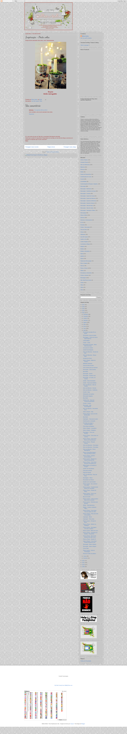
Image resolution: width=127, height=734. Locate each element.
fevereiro (85, 558)
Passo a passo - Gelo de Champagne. (89, 551)
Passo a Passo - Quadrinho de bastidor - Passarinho (90, 533)
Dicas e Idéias (84, 215)
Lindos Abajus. (86, 340)
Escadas (83, 224)
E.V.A (82, 222)
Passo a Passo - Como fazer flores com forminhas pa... (89, 439)
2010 (83, 564)
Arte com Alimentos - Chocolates (90, 445)
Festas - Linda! (86, 342)
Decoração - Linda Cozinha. (89, 369)
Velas (41, 101)
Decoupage (83, 212)
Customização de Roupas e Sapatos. (89, 183)
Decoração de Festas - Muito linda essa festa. (90, 345)
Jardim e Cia (83, 239)
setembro (85, 320)
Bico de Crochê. (87, 496)
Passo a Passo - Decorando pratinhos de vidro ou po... (89, 536)
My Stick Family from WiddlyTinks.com (63, 685)
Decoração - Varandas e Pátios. (88, 210)
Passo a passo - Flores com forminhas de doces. (89, 494)
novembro (85, 316)
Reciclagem (83, 277)
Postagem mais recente (31, 147)
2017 (83, 304)
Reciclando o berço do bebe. (89, 335)
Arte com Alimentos (85, 164)
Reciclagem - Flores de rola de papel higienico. (90, 338)
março (85, 556)
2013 (83, 312)
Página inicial (51, 147)
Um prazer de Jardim (88, 347)
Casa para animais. (87, 470)
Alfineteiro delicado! (87, 363)
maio (84, 328)
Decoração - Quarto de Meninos (88, 198)
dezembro (85, 314)
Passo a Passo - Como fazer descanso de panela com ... (90, 463)
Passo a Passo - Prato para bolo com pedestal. (90, 514)
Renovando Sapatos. (88, 396)
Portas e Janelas (84, 275)
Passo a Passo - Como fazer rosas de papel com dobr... (90, 511)
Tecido (82, 282)
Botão (82, 171)
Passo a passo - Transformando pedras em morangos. (90, 487)
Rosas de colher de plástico (89, 553)
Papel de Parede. (87, 472)
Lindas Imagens (84, 241)
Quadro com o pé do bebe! (89, 481)
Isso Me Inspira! (35, 101)
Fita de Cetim (84, 229)
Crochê (82, 179)
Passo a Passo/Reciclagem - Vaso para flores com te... (89, 453)
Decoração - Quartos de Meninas (88, 200)
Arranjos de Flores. (87, 358)
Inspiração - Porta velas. (88, 519)
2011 (83, 562)
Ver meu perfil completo (86, 38)
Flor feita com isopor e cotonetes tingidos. (88, 423)
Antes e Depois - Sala (88, 411)
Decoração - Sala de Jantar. (87, 208)
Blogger (83, 723)
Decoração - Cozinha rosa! (89, 375)
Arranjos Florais (84, 162)
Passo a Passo (84, 268)
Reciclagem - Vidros (87, 477)
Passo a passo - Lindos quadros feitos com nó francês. (90, 499)
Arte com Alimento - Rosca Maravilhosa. (89, 450)
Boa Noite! (85, 371)
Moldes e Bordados (85, 251)
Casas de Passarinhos (86, 174)
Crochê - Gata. (86, 392)
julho (84, 324)
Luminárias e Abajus (85, 244)
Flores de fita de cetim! (88, 365)
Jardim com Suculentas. (88, 468)
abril (84, 330)
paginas (82, 256)
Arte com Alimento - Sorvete (89, 388)
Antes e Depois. (84, 159)
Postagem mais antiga (70, 147)
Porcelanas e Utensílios (86, 272)
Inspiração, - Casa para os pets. (90, 419)
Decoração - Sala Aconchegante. (87, 406)
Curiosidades (84, 181)
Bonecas (83, 169)
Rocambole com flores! (88, 479)
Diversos (83, 217)
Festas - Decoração (85, 227)
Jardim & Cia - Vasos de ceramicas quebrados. (89, 400)
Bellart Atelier (85, 36)
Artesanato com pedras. (88, 394)
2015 (83, 308)
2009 (83, 566)
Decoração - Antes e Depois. (89, 544)
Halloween (83, 234)
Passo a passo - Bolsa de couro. (90, 530)
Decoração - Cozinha (85, 193)
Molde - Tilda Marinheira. (89, 505)
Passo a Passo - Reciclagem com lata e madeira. (89, 528)
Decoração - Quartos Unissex (87, 203)
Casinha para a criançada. (89, 421)
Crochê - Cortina (87, 403)
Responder (31, 114)
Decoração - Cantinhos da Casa (88, 191)
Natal (82, 253)
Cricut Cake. (86, 548)
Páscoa (82, 265)
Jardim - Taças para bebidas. (90, 382)
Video (82, 287)
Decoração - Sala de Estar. (87, 205)
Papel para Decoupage (86, 260)
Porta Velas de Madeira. (88, 426)
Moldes (82, 248)
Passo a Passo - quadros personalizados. (89, 456)
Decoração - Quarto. (88, 373)
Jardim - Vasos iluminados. (89, 380)
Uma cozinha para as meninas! (90, 367)
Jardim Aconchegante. (88, 349)
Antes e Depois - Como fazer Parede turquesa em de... (90, 542)
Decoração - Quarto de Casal (87, 196)
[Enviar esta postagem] (45, 99)
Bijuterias (83, 167)
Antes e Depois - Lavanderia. (90, 428)
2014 (83, 310)
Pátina (82, 270)
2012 (83, 560)
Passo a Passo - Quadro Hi (89, 539)
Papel (82, 258)
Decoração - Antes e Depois (89, 546)
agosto (85, 322)
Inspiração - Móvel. (87, 516)
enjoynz (72, 723)
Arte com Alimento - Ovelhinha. (90, 390)
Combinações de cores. (86, 176)
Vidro (82, 289)
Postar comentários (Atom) (52, 151)
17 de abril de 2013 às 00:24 (40, 110)
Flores (82, 232)
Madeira (82, 246)
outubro (85, 318)
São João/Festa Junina (86, 280)
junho (84, 326)
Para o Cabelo (84, 263)
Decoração (83, 186)
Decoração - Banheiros (86, 188)
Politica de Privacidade (86, 661)
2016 (83, 306)
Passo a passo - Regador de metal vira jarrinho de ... (89, 459)
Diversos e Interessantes (86, 220)
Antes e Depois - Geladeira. (89, 430)
